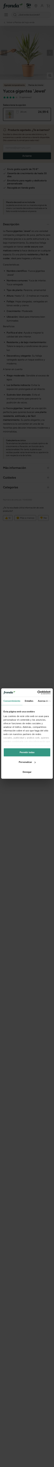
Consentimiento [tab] (11, 700)
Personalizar (25, 762)
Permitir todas (27, 752)
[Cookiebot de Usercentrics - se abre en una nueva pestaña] (38, 693)
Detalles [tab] (29, 700)
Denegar (27, 772)
